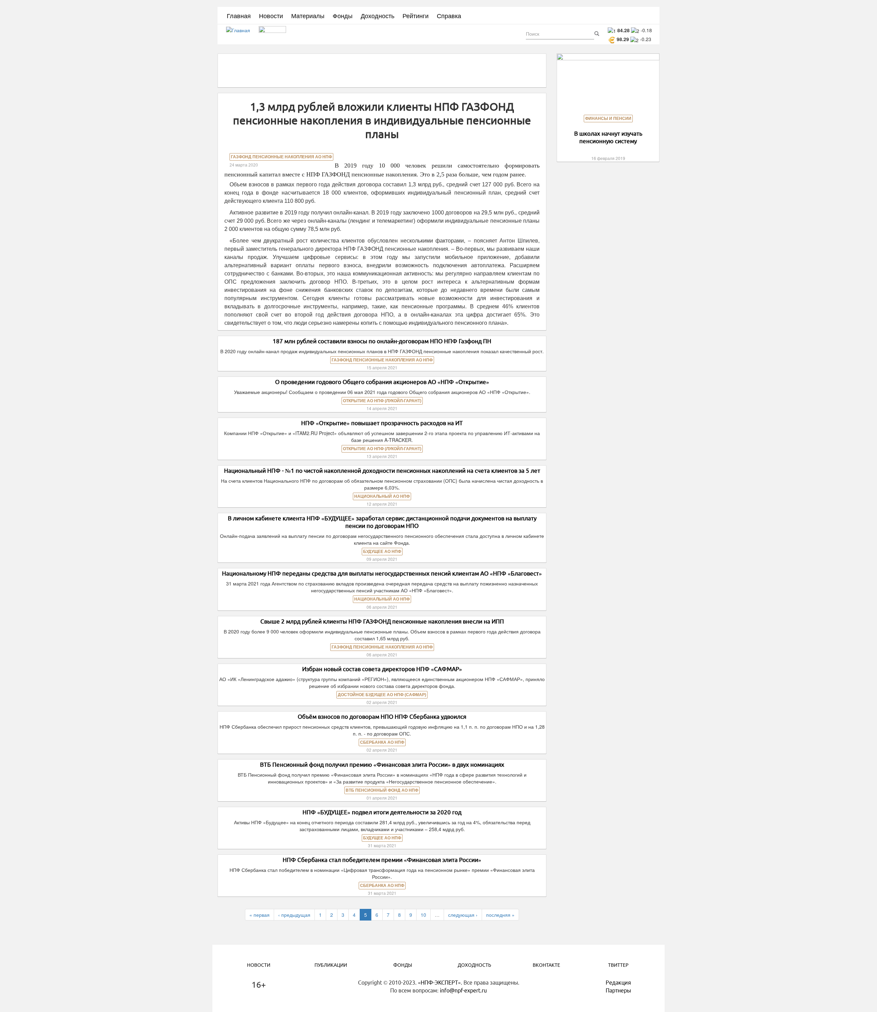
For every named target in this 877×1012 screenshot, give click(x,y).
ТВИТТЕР (618, 965)
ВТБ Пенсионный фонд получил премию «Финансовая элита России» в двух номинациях (382, 764)
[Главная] (240, 34)
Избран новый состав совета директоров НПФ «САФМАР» (382, 669)
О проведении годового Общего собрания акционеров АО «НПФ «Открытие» (382, 382)
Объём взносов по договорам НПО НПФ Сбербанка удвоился (382, 716)
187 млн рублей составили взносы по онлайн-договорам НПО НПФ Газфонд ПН (382, 341)
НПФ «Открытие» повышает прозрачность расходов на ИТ (382, 423)
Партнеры (618, 990)
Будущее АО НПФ (382, 551)
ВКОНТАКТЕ (546, 965)
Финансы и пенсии (608, 118)
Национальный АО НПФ (382, 496)
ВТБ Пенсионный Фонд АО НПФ (382, 790)
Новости (271, 15)
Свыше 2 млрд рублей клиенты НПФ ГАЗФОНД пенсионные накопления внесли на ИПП (382, 621)
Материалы (307, 15)
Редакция (618, 982)
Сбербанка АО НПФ (382, 742)
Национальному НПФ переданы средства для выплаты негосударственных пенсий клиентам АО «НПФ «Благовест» (382, 573)
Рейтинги (416, 15)
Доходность (377, 15)
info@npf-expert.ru (463, 990)
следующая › (463, 914)
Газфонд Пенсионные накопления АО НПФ (281, 157)
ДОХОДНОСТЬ (474, 965)
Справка (449, 15)
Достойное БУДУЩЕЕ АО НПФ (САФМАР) (382, 694)
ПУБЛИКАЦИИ (330, 965)
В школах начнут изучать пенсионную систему (608, 137)
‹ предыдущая (294, 914)
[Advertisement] (382, 69)
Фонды (343, 15)
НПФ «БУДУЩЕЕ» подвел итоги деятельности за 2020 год (381, 812)
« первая (259, 914)
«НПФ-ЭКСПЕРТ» (439, 982)
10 (423, 914)
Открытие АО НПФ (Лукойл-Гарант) (382, 400)
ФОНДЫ (402, 965)
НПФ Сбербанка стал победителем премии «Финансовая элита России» (382, 859)
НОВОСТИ (258, 965)
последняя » (500, 914)
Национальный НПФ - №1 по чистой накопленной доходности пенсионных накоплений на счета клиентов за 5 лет (382, 470)
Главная (239, 15)
